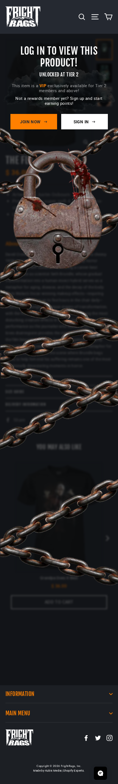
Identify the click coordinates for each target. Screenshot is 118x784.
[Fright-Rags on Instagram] (109, 737)
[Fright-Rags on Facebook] (86, 737)
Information (19, 693)
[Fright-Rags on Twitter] (98, 737)
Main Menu (17, 713)
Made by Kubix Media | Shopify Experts (58, 770)
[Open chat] (100, 773)
